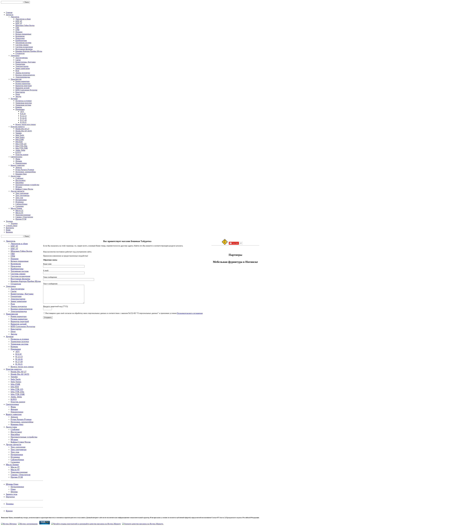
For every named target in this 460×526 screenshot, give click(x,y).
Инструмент (20, 180)
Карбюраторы (21, 40)
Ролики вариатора (22, 84)
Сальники (19, 206)
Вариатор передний (23, 86)
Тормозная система (23, 105)
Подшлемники (17, 486)
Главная (9, 12)
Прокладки (20, 38)
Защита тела (11, 494)
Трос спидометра (22, 195)
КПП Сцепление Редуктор (26, 90)
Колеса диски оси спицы (25, 124)
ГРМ (17, 30)
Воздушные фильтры (24, 49)
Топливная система (23, 43)
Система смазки (22, 45)
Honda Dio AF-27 (22, 129)
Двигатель (15, 17)
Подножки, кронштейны (25, 172)
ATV (22, 111)
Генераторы (20, 64)
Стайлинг (19, 178)
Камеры (18, 107)
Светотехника (16, 157)
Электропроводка (22, 77)
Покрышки (20, 109)
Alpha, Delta (20, 150)
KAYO (18, 152)
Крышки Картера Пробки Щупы (28, 51)
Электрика (15, 56)
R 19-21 (23, 122)
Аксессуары (15, 176)
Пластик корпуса (18, 127)
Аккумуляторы (21, 58)
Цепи (17, 94)
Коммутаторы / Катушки (25, 62)
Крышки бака (21, 174)
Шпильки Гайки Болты (24, 25)
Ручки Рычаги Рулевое (24, 170)
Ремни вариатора (22, 81)
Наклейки (19, 183)
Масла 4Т (19, 213)
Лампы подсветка (22, 73)
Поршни (18, 32)
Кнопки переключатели (25, 75)
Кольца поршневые (23, 34)
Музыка (18, 187)
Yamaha (18, 133)
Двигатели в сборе (23, 19)
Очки (13, 489)
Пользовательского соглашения (190, 313)
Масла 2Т (19, 210)
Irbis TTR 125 (20, 144)
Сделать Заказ (11, 226)
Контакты (10, 228)
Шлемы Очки (12, 484)
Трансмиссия (16, 79)
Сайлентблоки (21, 204)
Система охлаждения (24, 47)
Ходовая (14, 99)
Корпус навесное (18, 165)
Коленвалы (20, 36)
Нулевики (19, 202)
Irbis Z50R (19, 139)
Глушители (20, 53)
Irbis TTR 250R (21, 148)
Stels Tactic (19, 135)
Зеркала (18, 167)
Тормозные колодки (23, 103)
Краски (9, 511)
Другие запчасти (17, 191)
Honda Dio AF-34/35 (23, 131)
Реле (17, 71)
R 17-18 (23, 120)
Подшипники (21, 200)
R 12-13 (23, 116)
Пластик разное (21, 155)
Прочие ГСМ (20, 219)
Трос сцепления (21, 193)
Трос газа (19, 198)
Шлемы (14, 491)
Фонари (18, 161)
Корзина (9, 232)
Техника (9, 221)
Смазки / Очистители (24, 217)
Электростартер (21, 66)
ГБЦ (17, 28)
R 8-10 (23, 114)
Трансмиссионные (23, 215)
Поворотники (21, 163)
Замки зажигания (22, 68)
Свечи (18, 60)
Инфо (8, 230)
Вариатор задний (22, 88)
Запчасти (9, 15)
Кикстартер (20, 92)
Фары (17, 159)
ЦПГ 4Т (18, 21)
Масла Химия (16, 208)
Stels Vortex (20, 137)
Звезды (18, 96)
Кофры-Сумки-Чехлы (24, 189)
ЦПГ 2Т (18, 23)
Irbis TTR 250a (21, 146)
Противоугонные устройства (27, 185)
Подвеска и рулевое (23, 101)
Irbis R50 (19, 142)
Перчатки (10, 497)
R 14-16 (23, 118)
